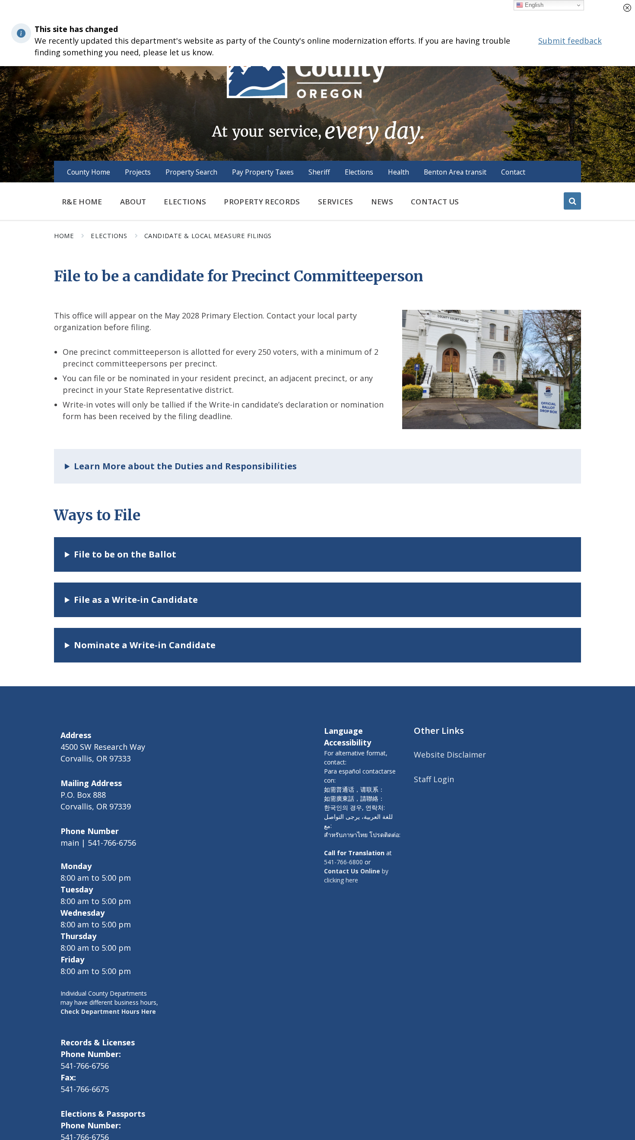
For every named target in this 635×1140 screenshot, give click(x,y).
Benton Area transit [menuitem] (455, 172)
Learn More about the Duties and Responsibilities (185, 466)
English (533, 5)
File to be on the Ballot (125, 554)
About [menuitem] (133, 202)
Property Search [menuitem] (191, 172)
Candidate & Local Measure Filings (208, 235)
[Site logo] (317, 81)
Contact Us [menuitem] (435, 202)
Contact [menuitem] (513, 172)
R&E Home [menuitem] (82, 202)
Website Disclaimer (450, 754)
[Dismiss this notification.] (627, 8)
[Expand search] (572, 201)
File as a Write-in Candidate (136, 599)
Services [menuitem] (335, 202)
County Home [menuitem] (88, 172)
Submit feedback (570, 40)
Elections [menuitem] (359, 172)
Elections (109, 235)
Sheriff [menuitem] (319, 172)
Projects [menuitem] (138, 172)
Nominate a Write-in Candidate (145, 645)
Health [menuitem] (398, 172)
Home (64, 235)
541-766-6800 (343, 862)
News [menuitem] (382, 202)
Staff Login (434, 779)
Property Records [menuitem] (262, 202)
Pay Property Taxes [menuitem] (263, 172)
